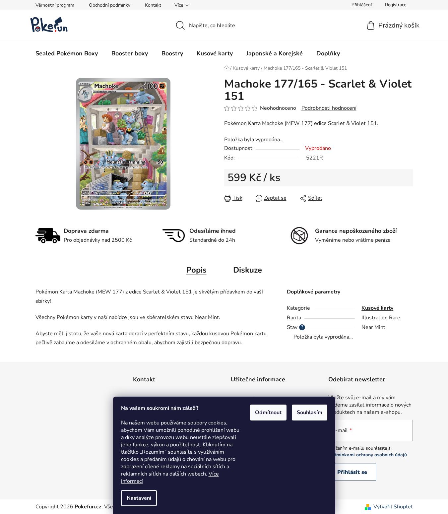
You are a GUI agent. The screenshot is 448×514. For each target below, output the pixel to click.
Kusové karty (377, 308)
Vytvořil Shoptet (393, 506)
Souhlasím (309, 412)
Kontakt (153, 5)
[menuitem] (66, 53)
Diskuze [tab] (247, 270)
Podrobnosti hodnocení (328, 108)
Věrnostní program (54, 5)
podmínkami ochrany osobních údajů (367, 455)
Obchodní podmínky (109, 5)
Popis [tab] (196, 270)
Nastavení (139, 498)
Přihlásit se (352, 472)
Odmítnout (268, 412)
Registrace (395, 5)
